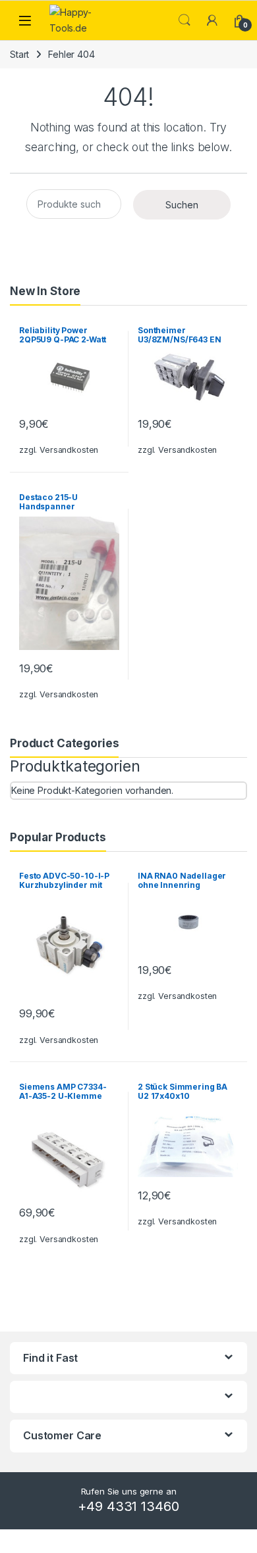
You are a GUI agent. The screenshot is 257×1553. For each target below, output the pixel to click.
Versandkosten (69, 450)
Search (184, 20)
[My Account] (212, 20)
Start (19, 54)
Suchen (181, 204)
